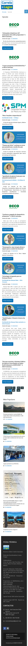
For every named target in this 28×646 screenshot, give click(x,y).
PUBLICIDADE (9, 636)
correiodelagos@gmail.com (13, 621)
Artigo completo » (7, 48)
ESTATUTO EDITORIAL (12, 634)
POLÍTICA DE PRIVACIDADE (13, 638)
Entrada (4, 12)
